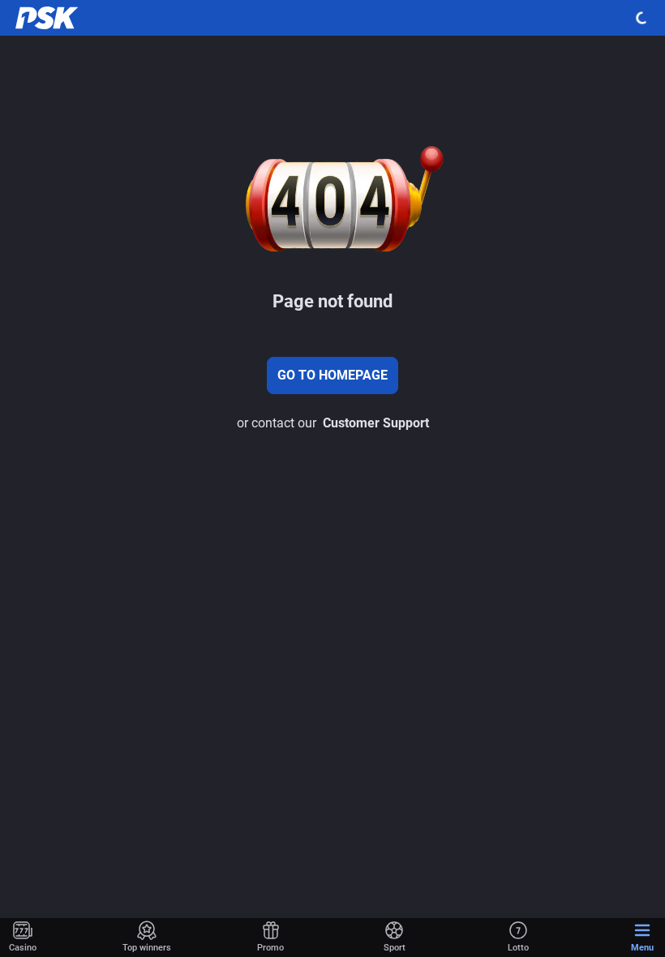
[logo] (48, 17)
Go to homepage (332, 375)
